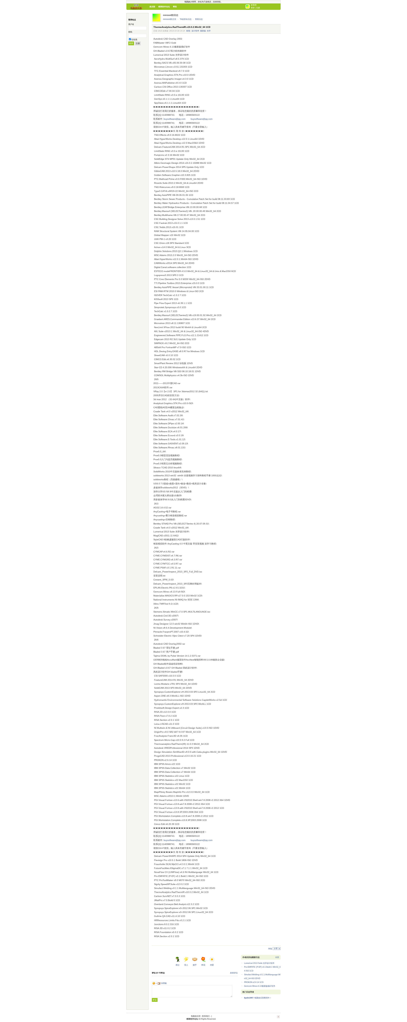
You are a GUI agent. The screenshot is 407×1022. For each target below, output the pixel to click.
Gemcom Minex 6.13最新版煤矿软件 (259, 986)
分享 (276, 948)
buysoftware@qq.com (175, 119)
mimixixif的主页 (169, 19)
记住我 (134, 39)
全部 (277, 957)
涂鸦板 (164, 983)
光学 (209, 31)
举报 (270, 949)
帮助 (175, 7)
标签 (188, 31)
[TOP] (278, 1018)
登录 (253, 8)
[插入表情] (154, 983)
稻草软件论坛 (164, 7)
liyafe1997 (248, 998)
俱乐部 (152, 7)
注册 (258, 8)
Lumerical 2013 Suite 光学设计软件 (259, 963)
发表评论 (234, 973)
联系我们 (206, 1016)
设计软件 (195, 31)
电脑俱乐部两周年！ (263, 998)
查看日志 (199, 19)
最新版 (203, 31)
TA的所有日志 (186, 19)
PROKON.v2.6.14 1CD (254, 982)
